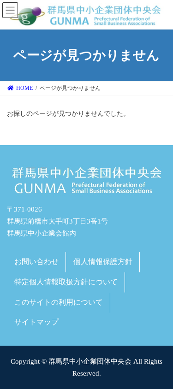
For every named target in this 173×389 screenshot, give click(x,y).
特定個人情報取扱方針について (66, 282)
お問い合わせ (36, 261)
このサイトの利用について (58, 302)
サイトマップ (36, 322)
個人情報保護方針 (102, 261)
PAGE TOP (159, 367)
